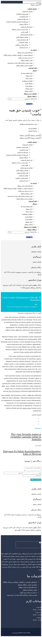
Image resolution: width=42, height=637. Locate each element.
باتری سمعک (29, 76)
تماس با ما (29, 104)
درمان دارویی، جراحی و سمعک (20, 29)
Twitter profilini (25, 352)
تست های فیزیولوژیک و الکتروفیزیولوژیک (17, 21)
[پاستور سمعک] (36, 4)
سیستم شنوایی (32, 9)
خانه (36, 304)
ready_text (20, 313)
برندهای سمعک (32, 96)
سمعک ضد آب (29, 86)
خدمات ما (34, 50)
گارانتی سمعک (29, 91)
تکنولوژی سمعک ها (27, 81)
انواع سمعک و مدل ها (27, 73)
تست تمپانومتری (23, 16)
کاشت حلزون (24, 32)
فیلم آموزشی (32, 68)
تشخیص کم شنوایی (27, 11)
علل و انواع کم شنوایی (22, 39)
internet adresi (27, 408)
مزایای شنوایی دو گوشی (21, 45)
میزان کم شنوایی (23, 47)
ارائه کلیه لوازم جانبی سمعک (25, 52)
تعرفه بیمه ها (29, 78)
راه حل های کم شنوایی (26, 27)
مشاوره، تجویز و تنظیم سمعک (24, 65)
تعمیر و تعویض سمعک (27, 60)
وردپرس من (15, 632)
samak (26, 313)
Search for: (33, 99)
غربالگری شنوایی (23, 24)
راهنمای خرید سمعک (30, 94)
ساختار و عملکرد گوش (22, 37)
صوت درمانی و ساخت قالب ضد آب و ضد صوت (20, 63)
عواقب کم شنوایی (23, 42)
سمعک (35, 70)
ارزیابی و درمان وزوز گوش (25, 57)
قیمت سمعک (29, 88)
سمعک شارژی (29, 83)
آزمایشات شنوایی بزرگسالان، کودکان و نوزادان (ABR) (18, 55)
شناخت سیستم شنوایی (26, 34)
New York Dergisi (14, 391)
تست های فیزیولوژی (22, 19)
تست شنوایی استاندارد (22, 14)
